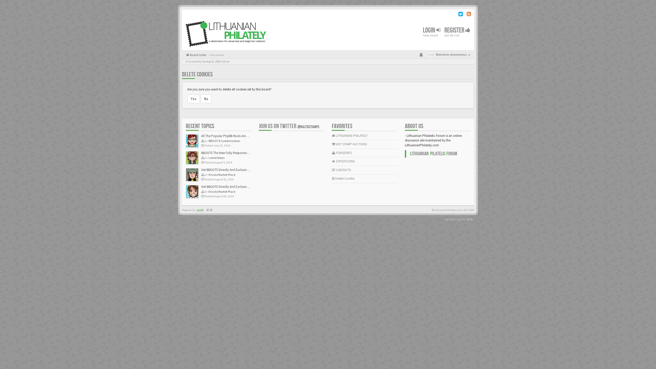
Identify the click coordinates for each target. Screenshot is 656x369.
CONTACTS (343, 170)
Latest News (216, 158)
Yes (194, 99)
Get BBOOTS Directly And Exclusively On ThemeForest (237, 170)
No (206, 99)
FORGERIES (343, 153)
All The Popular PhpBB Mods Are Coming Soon (233, 136)
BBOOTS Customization (224, 141)
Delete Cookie (344, 178)
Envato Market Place (222, 175)
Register (454, 30)
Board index (198, 55)
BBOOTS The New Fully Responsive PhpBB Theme (235, 153)
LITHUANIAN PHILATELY (351, 136)
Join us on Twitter (289, 126)
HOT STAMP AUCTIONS (351, 144)
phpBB (200, 210)
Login (429, 30)
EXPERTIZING (345, 161)
